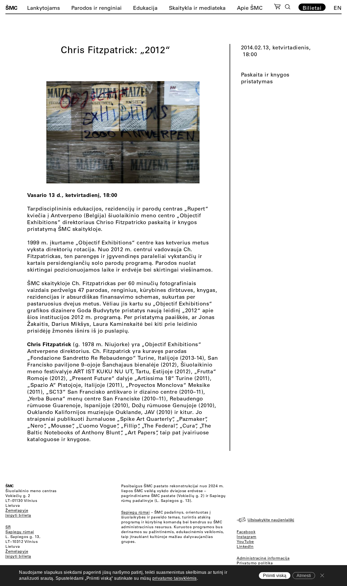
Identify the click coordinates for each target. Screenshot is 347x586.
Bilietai (312, 7)
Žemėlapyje (16, 510)
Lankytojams (43, 7)
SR (8, 526)
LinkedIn (245, 546)
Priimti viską (274, 575)
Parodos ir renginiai (96, 7)
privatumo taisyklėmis (174, 578)
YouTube (245, 541)
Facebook (246, 531)
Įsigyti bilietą (18, 515)
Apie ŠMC (249, 7)
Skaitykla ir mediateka (197, 7)
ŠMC (11, 7)
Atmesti (304, 575)
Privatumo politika (255, 562)
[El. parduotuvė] (277, 7)
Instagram (246, 536)
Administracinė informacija (263, 558)
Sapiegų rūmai (19, 531)
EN (338, 7)
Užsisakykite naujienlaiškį (271, 519)
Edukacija (145, 7)
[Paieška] (287, 7)
